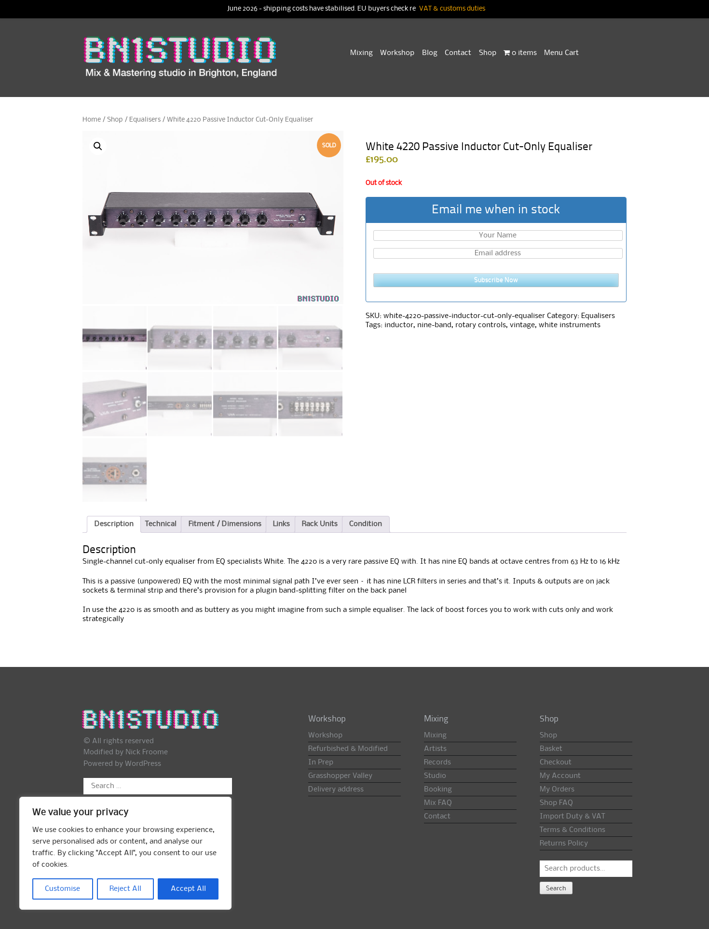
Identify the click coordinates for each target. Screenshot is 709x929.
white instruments (569, 325)
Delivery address (336, 789)
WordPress (143, 764)
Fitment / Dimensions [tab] (225, 524)
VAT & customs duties (452, 9)
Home (91, 119)
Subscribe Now (496, 280)
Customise (62, 889)
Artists (435, 749)
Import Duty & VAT (572, 816)
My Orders (557, 789)
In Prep (320, 762)
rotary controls (480, 325)
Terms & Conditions (572, 830)
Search (556, 888)
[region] (125, 853)
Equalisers (145, 119)
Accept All (188, 889)
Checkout (556, 762)
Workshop (397, 53)
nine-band (434, 325)
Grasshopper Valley (340, 776)
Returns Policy (564, 843)
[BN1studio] (181, 63)
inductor (398, 325)
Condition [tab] (365, 524)
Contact (458, 53)
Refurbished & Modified (348, 749)
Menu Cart (561, 53)
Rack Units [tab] (320, 524)
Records (437, 762)
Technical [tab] (161, 524)
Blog (429, 53)
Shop (487, 53)
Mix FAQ (438, 803)
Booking (438, 789)
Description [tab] (114, 524)
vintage (522, 325)
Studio (435, 776)
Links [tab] (281, 524)
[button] (98, 146)
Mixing (361, 53)
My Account (560, 776)
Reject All (125, 889)
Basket (551, 749)
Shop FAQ (556, 803)
